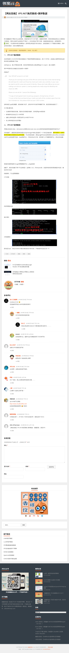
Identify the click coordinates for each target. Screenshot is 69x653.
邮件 (34, 516)
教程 (19, 254)
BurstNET (13, 345)
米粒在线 (18, 356)
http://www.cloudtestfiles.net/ (18, 404)
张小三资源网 (13, 299)
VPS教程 (25, 17)
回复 (12, 307)
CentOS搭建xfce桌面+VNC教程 (52, 580)
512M (7, 254)
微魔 (11, 17)
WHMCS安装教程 (8, 552)
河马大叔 (12, 366)
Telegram (42, 516)
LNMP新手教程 (8, 538)
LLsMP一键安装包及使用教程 (51, 573)
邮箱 (27, 466)
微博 (30, 516)
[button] (61, 3)
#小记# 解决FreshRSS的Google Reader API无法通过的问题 (22, 266)
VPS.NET (13, 254)
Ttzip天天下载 (39, 631)
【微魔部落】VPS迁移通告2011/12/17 (53, 593)
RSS (38, 516)
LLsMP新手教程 (8, 542)
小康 (11, 388)
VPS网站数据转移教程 (10, 545)
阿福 (11, 377)
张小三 (23, 323)
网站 (5, 474)
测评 (24, 254)
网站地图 (50, 647)
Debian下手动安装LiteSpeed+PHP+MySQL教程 (55, 587)
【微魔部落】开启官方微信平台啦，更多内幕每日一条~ (55, 600)
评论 (6, 445)
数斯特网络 (13, 414)
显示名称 (7, 466)
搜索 (23, 525)
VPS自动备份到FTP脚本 (10, 548)
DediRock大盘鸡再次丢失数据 (51, 636)
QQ (26, 516)
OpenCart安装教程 (9, 555)
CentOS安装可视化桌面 (10, 558)
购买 (29, 254)
